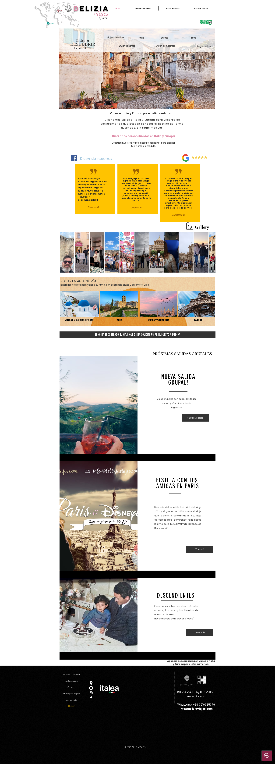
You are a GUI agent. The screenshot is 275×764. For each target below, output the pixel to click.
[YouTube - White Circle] (91, 688)
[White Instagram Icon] (91, 693)
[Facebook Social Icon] (74, 158)
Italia (144, 142)
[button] (79, 320)
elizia (94, 8)
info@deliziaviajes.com (196, 709)
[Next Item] (210, 252)
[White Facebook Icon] (91, 698)
